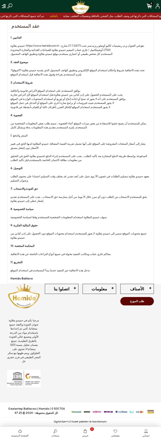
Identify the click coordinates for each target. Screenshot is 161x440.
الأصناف (137, 288)
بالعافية (52, 16)
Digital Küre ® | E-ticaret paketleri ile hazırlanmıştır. (80, 421)
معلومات (99, 288)
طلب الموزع (137, 301)
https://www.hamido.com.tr (42, 45)
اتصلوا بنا (62, 288)
